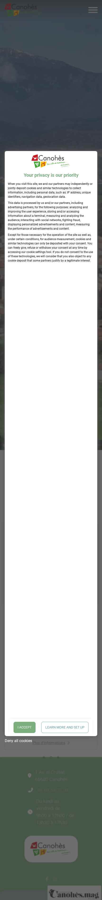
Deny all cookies (18, 740)
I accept (25, 727)
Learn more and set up (64, 727)
